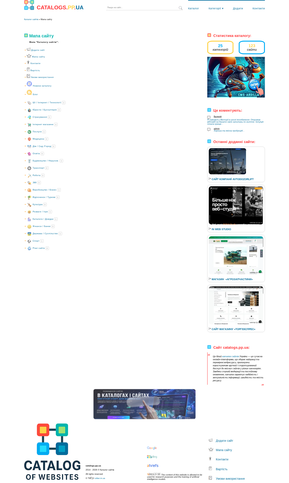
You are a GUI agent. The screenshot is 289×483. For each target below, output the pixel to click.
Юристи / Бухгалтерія (46, 110)
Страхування (41, 117)
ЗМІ (36, 182)
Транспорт (40, 168)
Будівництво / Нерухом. (47, 160)
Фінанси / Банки (43, 226)
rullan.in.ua (100, 478)
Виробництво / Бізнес (46, 190)
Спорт (37, 240)
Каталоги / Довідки (44, 219)
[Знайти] (180, 8)
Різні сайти (40, 248)
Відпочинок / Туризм (45, 197)
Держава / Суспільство (47, 233)
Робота (38, 175)
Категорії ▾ (216, 8)
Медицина (40, 139)
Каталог (193, 8)
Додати (238, 8)
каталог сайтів (230, 356)
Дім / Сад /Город (43, 146)
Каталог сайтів (31, 19)
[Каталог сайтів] (29, 5)
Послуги (39, 131)
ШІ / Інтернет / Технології (48, 102)
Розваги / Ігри (42, 211)
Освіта (38, 153)
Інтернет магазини (44, 124)
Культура (39, 204)
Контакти (259, 8)
